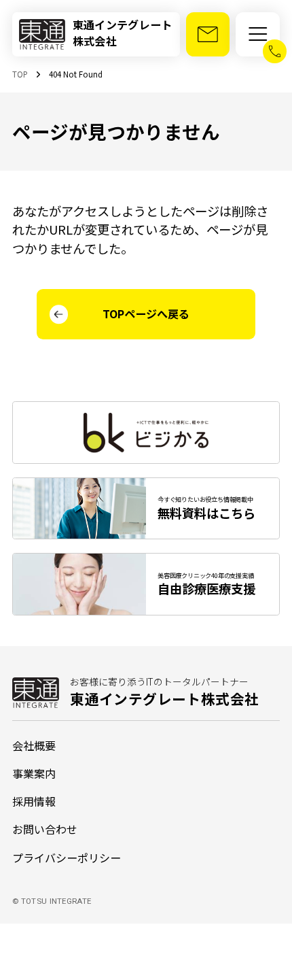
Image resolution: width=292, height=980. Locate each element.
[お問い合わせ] (208, 34)
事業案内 (34, 773)
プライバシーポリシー (66, 857)
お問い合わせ (44, 829)
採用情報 (34, 801)
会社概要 (34, 745)
